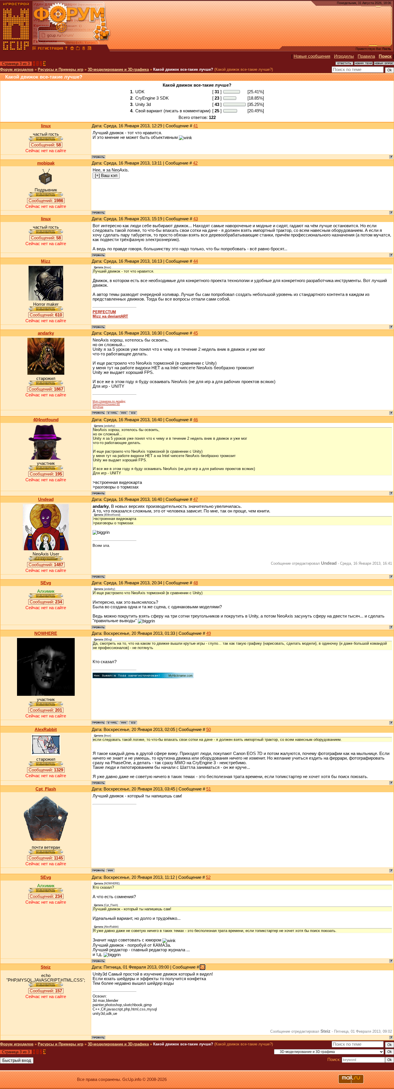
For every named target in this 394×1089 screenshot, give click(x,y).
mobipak (46, 163)
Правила (366, 56)
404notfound (46, 419)
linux (46, 126)
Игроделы (344, 56)
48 (195, 583)
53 (202, 967)
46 (195, 419)
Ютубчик (98, 407)
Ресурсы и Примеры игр (60, 69)
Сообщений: (46, 145)
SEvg (45, 583)
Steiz (46, 967)
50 (208, 729)
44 (195, 261)
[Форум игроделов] (34, 49)
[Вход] (66, 49)
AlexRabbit (46, 729)
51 (208, 789)
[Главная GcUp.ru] (16, 49)
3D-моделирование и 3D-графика (118, 69)
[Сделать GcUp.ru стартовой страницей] (72, 49)
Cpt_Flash (45, 789)
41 (195, 126)
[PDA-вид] (84, 49)
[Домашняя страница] (124, 413)
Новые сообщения (312, 56)
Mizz (45, 261)
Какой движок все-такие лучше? (183, 69)
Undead (46, 499)
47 (195, 499)
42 (195, 163)
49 (208, 633)
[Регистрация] (50, 49)
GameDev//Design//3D (106, 404)
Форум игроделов (16, 69)
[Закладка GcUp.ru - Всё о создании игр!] (78, 49)
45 (195, 333)
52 (208, 877)
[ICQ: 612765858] (133, 413)
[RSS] (89, 49)
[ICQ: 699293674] (133, 722)
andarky (46, 333)
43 (195, 219)
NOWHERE (45, 633)
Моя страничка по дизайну (109, 401)
